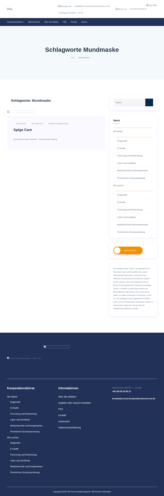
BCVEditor (37, 124)
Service (84, 22)
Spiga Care (22, 130)
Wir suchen (118, 185)
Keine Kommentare (58, 124)
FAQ (64, 22)
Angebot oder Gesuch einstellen (74, 403)
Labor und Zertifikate (126, 163)
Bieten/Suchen (34, 22)
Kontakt (74, 22)
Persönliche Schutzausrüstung (131, 178)
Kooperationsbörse (14, 22)
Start (73, 58)
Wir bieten (118, 131)
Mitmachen (130, 251)
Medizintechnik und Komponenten (132, 170)
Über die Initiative (51, 22)
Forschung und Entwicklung (130, 156)
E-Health (121, 148)
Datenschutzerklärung (69, 427)
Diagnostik (122, 141)
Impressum (64, 421)
